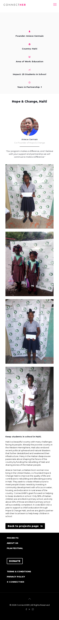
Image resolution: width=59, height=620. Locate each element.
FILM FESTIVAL (15, 548)
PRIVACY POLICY (16, 576)
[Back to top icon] (29, 599)
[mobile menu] (54, 4)
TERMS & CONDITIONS (19, 571)
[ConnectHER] (14, 4)
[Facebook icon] (26, 609)
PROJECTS (12, 538)
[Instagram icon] (33, 609)
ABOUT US (12, 543)
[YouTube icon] (29, 609)
